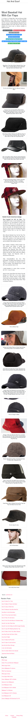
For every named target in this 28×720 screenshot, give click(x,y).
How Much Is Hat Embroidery (8, 612)
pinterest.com (9, 594)
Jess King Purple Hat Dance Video (9, 634)
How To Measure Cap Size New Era (10, 609)
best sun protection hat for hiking (14, 34)
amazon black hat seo (14, 32)
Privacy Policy (19, 715)
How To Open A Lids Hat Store (9, 642)
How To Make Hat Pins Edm (8, 639)
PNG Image (4, 660)
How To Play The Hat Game (8, 617)
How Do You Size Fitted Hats (8, 623)
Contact (12, 715)
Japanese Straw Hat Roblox (8, 653)
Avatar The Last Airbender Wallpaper (10, 662)
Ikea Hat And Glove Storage (8, 645)
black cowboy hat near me (14, 43)
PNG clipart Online (6, 673)
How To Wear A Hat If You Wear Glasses (11, 631)
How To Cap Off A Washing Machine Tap (11, 628)
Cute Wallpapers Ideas (7, 684)
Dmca (6, 715)
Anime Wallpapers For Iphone (8, 668)
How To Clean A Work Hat (8, 606)
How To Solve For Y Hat (7, 601)
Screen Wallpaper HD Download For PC (11, 698)
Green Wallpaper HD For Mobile (9, 679)
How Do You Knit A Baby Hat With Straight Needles (13, 626)
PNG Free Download (6, 671)
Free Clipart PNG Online (7, 676)
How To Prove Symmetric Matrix (9, 615)
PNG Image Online (6, 665)
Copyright (14, 717)
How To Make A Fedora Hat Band (9, 604)
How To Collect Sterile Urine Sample (10, 650)
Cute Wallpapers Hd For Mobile (9, 687)
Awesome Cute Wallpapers (8, 682)
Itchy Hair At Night (6, 637)
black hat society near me (19, 30)
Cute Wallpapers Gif (6, 695)
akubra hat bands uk (7, 30)
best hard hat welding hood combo (14, 39)
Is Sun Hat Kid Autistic (7, 648)
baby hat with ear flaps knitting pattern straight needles (14, 41)
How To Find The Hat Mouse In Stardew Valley (12, 620)
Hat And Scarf (13, 1)
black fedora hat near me (14, 37)
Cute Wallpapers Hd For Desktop (9, 693)
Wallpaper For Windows (7, 690)
